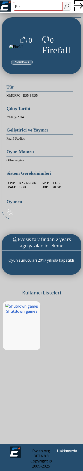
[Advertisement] (41, 400)
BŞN (26, 95)
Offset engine (15, 160)
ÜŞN (35, 95)
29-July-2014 (15, 117)
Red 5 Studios (15, 138)
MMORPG (13, 95)
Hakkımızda (67, 450)
